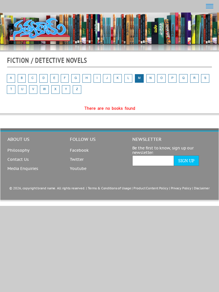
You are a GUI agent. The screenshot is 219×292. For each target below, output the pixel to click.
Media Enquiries (22, 169)
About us (18, 139)
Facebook (79, 150)
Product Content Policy (150, 188)
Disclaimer (202, 188)
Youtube (78, 169)
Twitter (77, 159)
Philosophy (18, 150)
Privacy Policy (181, 188)
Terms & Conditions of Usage (109, 188)
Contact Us (18, 159)
